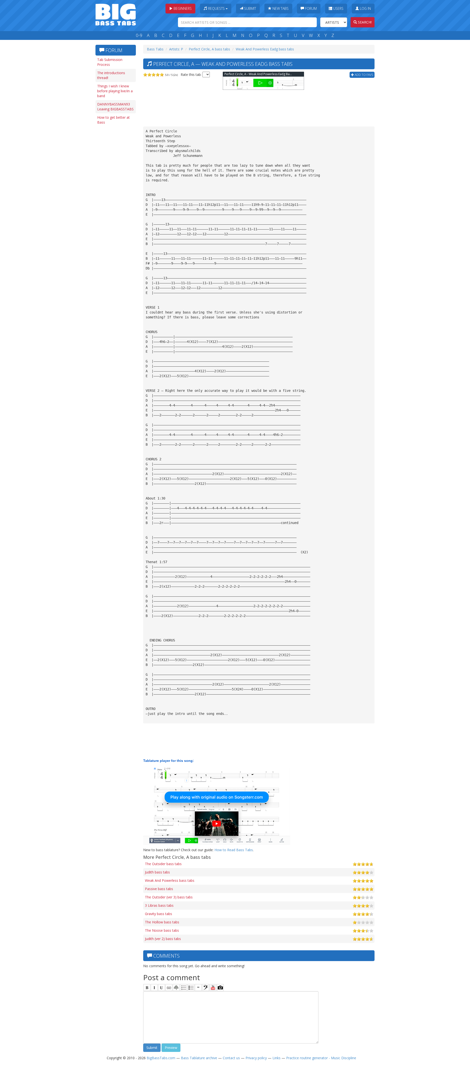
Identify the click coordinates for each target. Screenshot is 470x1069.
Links (276, 1058)
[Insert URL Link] (168, 987)
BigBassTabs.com (161, 1058)
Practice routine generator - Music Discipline (321, 1058)
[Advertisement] (115, 202)
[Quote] (198, 987)
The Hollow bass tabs (162, 922)
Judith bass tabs (157, 872)
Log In (365, 8)
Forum (310, 8)
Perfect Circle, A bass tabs (209, 49)
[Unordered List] (191, 987)
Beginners (182, 8)
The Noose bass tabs (162, 930)
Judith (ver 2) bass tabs (163, 938)
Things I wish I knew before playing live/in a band (115, 91)
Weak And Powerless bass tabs (169, 880)
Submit (249, 8)
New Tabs (280, 8)
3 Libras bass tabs (159, 905)
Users (337, 8)
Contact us (231, 1058)
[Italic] (154, 987)
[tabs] (205, 987)
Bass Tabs (155, 49)
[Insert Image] (176, 987)
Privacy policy (256, 1058)
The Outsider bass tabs (163, 863)
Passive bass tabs (159, 888)
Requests (216, 8)
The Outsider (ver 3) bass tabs (169, 897)
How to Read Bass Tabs (233, 850)
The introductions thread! (111, 75)
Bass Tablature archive (199, 1058)
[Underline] (161, 987)
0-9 (139, 35)
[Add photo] (220, 987)
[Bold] (146, 987)
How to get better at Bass (113, 120)
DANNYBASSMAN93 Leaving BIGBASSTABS (115, 106)
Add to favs (363, 75)
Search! (364, 22)
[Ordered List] (183, 987)
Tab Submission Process (109, 62)
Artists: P (176, 49)
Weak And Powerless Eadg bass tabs (265, 49)
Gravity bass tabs (158, 913)
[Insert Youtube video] (213, 987)
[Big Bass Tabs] (115, 14)
